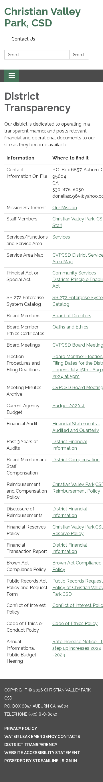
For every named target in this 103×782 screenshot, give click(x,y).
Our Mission (64, 207)
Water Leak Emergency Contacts (42, 736)
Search (79, 54)
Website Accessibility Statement (42, 752)
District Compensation (76, 459)
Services (61, 237)
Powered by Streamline (31, 760)
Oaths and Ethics (70, 327)
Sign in (69, 760)
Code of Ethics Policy (75, 623)
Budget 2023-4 (68, 405)
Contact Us (23, 39)
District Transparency (31, 744)
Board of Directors (71, 315)
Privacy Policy (20, 728)
